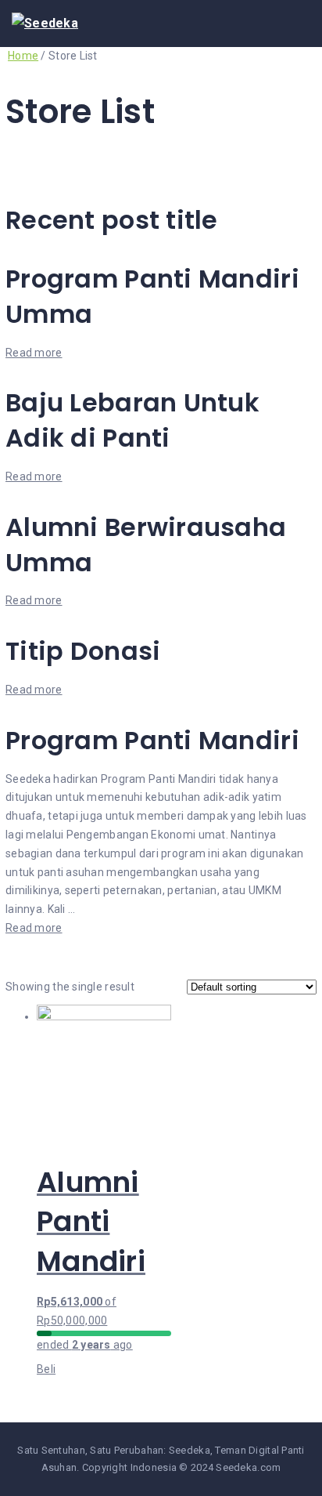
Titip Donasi (82, 650)
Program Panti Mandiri (152, 740)
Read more (34, 352)
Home (23, 55)
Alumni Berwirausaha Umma (145, 544)
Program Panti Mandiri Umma (152, 296)
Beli (46, 1369)
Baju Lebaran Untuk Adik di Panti (132, 420)
